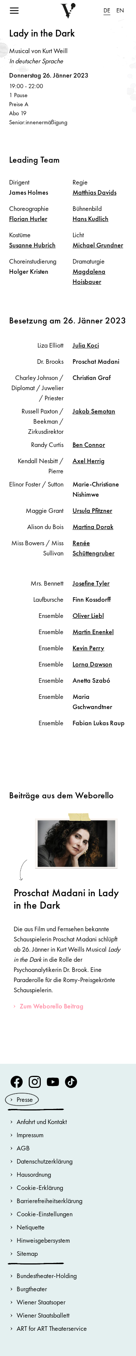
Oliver (88, 615)
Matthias (94, 192)
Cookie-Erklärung (40, 1187)
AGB (23, 1148)
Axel (89, 460)
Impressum (30, 1134)
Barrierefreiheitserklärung (49, 1200)
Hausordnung (34, 1174)
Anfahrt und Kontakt (42, 1121)
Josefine (91, 583)
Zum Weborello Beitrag (51, 1006)
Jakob (94, 411)
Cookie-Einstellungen (45, 1214)
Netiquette (31, 1227)
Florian (28, 218)
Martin (93, 631)
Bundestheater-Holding (47, 1275)
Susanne (32, 245)
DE (107, 10)
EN (120, 10)
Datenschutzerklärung (45, 1161)
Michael (98, 245)
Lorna (92, 664)
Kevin (88, 648)
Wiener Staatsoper (41, 1302)
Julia (86, 345)
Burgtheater (32, 1288)
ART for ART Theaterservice (52, 1328)
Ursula (92, 510)
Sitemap (27, 1253)
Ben (89, 444)
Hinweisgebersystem (43, 1240)
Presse (25, 1099)
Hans (90, 218)
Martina (93, 526)
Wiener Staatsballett (43, 1315)
